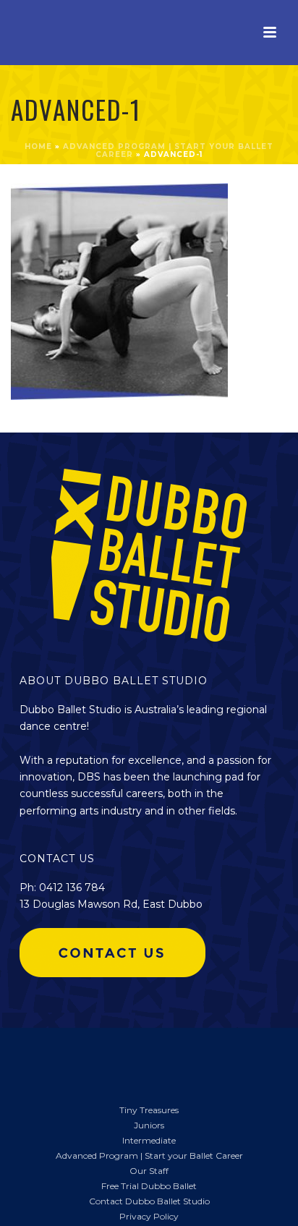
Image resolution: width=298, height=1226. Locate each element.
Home (38, 146)
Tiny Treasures (149, 1109)
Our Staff (149, 1170)
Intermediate (149, 1140)
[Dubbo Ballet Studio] (36, 1057)
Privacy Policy (149, 1216)
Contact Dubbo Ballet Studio (149, 1201)
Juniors (149, 1125)
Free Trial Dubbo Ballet (149, 1185)
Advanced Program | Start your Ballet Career (149, 1155)
